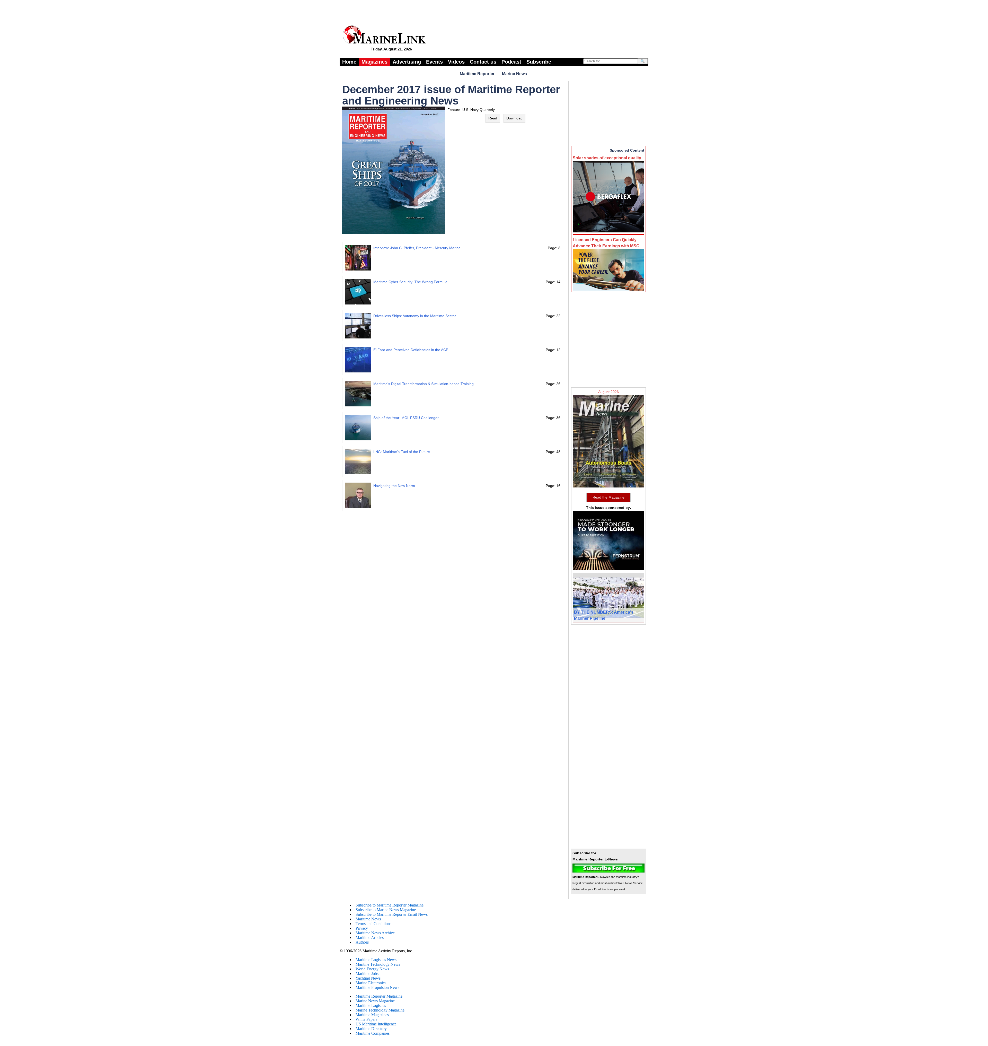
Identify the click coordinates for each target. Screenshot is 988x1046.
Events (434, 62)
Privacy (362, 928)
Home (349, 62)
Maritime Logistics (371, 1005)
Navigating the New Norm (394, 486)
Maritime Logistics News (376, 959)
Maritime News (368, 919)
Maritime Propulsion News (377, 987)
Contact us (483, 62)
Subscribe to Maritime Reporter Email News (392, 914)
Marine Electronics (371, 983)
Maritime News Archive (375, 933)
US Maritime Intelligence (376, 1024)
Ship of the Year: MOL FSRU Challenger (406, 418)
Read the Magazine (608, 497)
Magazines (374, 62)
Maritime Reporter (477, 74)
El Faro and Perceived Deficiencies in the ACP (410, 350)
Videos (456, 62)
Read (492, 118)
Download (514, 118)
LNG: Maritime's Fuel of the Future (401, 452)
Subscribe (538, 62)
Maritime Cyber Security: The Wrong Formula (410, 282)
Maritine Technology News (378, 964)
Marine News (514, 74)
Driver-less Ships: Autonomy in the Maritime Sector (414, 316)
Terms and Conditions (373, 923)
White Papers (366, 1019)
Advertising (407, 62)
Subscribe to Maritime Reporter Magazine (390, 905)
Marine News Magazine (375, 1001)
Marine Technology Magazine (380, 1010)
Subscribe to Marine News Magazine (386, 910)
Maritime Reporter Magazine (379, 996)
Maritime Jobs (367, 973)
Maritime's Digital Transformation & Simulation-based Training (423, 384)
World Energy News (372, 969)
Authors (362, 942)
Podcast (511, 62)
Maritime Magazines (372, 1015)
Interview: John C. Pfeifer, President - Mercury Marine (417, 248)
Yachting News (368, 978)
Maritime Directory (371, 1028)
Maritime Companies (373, 1033)
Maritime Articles (370, 937)
